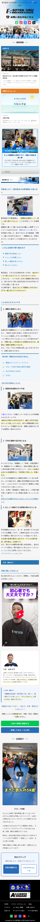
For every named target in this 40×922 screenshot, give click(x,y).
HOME (6, 904)
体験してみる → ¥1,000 (20, 730)
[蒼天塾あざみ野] (20, 12)
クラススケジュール (29, 869)
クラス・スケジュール (18, 904)
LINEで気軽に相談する (20, 723)
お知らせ (7, 911)
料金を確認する (11, 867)
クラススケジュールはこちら (11, 553)
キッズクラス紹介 (19, 911)
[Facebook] (25, 22)
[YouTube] (29, 22)
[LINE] (16, 22)
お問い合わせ (30, 907)
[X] (33, 22)
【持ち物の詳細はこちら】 (11, 383)
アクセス (7, 907)
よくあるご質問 (18, 907)
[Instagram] (20, 22)
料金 (30, 904)
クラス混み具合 (33, 911)
